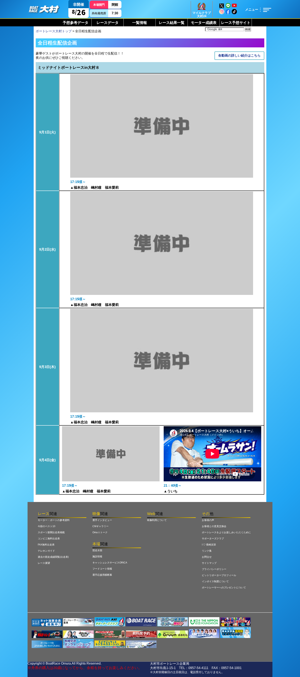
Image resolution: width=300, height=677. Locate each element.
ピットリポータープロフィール (219, 575)
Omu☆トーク (100, 532)
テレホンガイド (46, 550)
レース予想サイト (235, 23)
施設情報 (97, 556)
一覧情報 (139, 23)
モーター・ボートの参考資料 (54, 520)
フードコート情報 (102, 568)
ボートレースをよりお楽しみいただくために (226, 532)
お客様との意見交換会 (214, 526)
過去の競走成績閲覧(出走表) (53, 556)
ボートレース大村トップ (54, 31)
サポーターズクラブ (213, 538)
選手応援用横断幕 (102, 574)
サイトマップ (209, 563)
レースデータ (108, 23)
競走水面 (97, 550)
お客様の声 (208, 520)
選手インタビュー (102, 520)
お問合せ (207, 556)
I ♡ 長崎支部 (209, 544)
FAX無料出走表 (46, 544)
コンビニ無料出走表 (49, 538)
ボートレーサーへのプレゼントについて (224, 587)
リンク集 (207, 550)
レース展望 (44, 563)
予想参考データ (75, 23)
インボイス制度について (215, 581)
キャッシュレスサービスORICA (109, 562)
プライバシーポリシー (214, 569)
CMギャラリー (100, 526)
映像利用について (157, 520)
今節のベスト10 (46, 526)
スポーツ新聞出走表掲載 (51, 532)
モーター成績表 (204, 23)
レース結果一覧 (171, 23)
